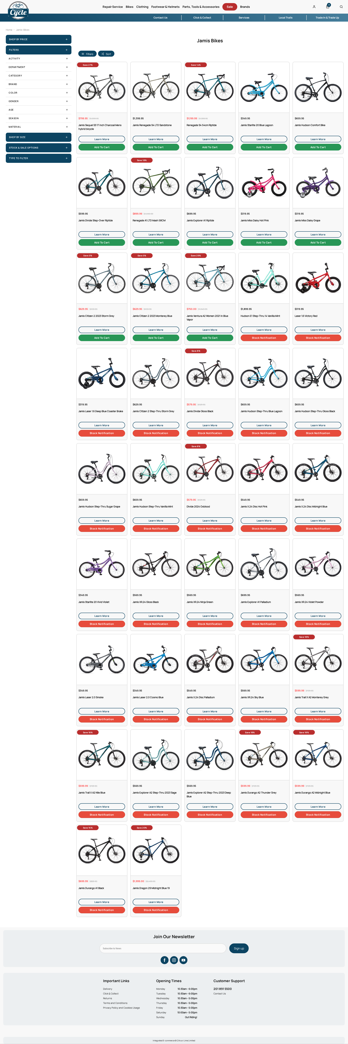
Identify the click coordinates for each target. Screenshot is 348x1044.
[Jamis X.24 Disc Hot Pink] (263, 468)
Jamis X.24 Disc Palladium (201, 697)
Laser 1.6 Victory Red (306, 316)
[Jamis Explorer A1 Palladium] (263, 563)
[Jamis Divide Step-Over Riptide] (101, 182)
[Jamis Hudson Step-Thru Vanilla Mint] (155, 468)
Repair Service (113, 7)
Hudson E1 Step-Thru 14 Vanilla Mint (260, 316)
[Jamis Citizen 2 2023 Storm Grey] (101, 278)
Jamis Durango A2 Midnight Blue (312, 792)
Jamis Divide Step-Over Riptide (95, 220)
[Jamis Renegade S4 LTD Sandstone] (155, 87)
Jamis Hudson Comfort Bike (310, 125)
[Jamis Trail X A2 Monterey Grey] (318, 659)
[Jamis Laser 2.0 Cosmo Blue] (155, 659)
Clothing (142, 7)
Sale (230, 7)
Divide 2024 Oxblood (198, 506)
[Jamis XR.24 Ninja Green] (209, 563)
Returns (107, 998)
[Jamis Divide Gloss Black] (209, 373)
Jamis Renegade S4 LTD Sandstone (152, 125)
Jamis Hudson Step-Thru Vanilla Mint (153, 506)
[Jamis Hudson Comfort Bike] (318, 87)
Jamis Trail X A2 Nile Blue (91, 792)
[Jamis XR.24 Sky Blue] (263, 659)
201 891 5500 (223, 989)
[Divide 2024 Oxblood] (209, 468)
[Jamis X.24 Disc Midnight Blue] (318, 468)
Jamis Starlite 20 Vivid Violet (93, 602)
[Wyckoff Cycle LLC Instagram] (174, 960)
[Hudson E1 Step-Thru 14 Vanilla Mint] (263, 278)
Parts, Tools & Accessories (201, 7)
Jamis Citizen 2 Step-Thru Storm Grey (153, 411)
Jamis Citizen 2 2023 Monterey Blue (152, 316)
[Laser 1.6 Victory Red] (318, 278)
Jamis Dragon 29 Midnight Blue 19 (151, 888)
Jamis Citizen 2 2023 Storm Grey (96, 316)
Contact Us (220, 993)
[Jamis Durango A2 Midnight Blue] (318, 754)
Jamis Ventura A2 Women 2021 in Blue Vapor (207, 317)
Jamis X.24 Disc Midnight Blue (311, 506)
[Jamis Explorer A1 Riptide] (209, 182)
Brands (245, 7)
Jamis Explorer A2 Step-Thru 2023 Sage (155, 792)
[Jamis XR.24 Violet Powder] (318, 563)
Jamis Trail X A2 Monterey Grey (312, 697)
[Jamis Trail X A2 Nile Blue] (101, 754)
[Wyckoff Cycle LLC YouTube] (183, 960)
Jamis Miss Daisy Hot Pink (255, 220)
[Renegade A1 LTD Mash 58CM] (155, 182)
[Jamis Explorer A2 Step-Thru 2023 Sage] (155, 754)
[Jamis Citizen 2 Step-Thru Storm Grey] (155, 373)
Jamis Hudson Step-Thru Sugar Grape (99, 506)
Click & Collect (111, 993)
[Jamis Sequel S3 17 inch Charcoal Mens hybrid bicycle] (101, 87)
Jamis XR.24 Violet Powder (309, 602)
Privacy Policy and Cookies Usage (121, 1007)
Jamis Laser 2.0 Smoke (90, 697)
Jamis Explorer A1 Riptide (200, 220)
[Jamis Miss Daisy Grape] (318, 182)
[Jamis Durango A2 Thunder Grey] (263, 754)
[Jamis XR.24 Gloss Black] (155, 563)
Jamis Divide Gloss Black (200, 411)
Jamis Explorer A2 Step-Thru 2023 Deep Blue (209, 794)
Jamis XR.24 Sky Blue (252, 697)
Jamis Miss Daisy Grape (307, 220)
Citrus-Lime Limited (186, 1040)
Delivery (107, 988)
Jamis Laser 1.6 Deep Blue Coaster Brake (100, 411)
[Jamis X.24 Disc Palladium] (209, 659)
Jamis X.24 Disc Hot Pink (254, 506)
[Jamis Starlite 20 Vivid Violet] (101, 563)
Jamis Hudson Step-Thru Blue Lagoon (261, 411)
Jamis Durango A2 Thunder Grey (258, 792)
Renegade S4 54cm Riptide (202, 125)
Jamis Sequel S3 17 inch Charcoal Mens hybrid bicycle (99, 127)
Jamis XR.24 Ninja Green (200, 602)
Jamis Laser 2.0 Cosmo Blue (148, 697)
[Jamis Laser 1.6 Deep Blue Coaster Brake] (101, 373)
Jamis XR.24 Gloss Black (146, 602)
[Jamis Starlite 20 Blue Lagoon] (263, 87)
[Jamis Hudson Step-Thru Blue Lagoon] (263, 373)
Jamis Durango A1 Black (91, 888)
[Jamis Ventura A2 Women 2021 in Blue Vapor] (209, 278)
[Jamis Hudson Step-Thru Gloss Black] (318, 373)
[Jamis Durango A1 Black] (101, 850)
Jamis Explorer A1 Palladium (256, 602)
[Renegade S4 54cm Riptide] (209, 87)
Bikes (129, 7)
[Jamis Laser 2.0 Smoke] (101, 659)
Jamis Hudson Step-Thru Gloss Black (315, 411)
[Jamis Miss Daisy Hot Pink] (263, 182)
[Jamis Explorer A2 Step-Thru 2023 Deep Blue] (209, 754)
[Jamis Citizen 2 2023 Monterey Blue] (155, 278)
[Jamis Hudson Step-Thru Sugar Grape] (101, 468)
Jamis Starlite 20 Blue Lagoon (257, 125)
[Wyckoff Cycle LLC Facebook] (165, 960)
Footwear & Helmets (165, 7)
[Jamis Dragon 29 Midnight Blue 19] (155, 850)
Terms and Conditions (115, 1003)
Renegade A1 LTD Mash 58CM (149, 220)
